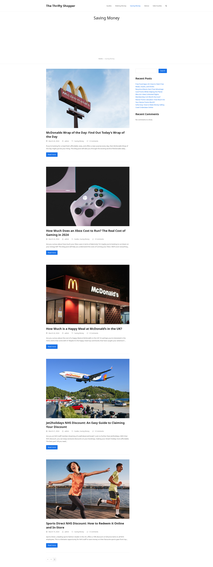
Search (162, 71)
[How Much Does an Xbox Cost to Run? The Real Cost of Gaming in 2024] (87, 196)
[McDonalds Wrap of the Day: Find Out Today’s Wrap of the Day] (87, 98)
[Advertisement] (106, 39)
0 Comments (93, 141)
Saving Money (79, 141)
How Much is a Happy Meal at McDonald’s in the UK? (84, 329)
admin (67, 141)
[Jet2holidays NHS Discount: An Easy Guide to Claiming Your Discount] (87, 388)
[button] (166, 6)
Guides (76, 239)
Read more (52, 154)
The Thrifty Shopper (60, 6)
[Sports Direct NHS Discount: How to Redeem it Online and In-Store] (87, 489)
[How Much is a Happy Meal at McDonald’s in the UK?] (87, 294)
